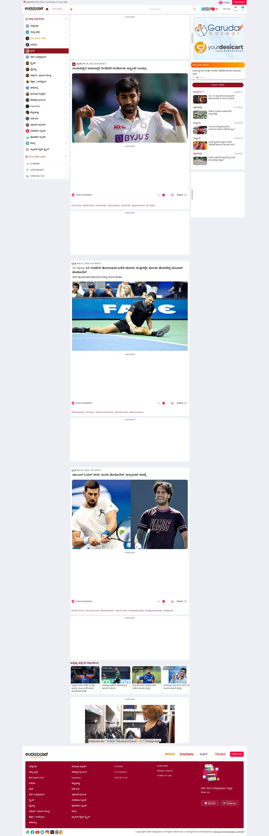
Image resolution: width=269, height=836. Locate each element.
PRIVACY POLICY (165, 771)
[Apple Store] (210, 803)
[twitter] (52, 832)
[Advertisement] (130, 38)
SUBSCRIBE (239, 2)
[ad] (218, 38)
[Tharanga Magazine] (170, 754)
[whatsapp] (27, 832)
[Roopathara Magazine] (187, 754)
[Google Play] (230, 803)
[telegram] (42, 832)
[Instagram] (47, 832)
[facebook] (32, 832)
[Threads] (57, 832)
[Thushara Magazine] (203, 754)
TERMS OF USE (164, 776)
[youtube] (37, 832)
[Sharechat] (61, 832)
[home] (34, 9)
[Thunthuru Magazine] (220, 754)
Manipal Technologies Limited (228, 832)
